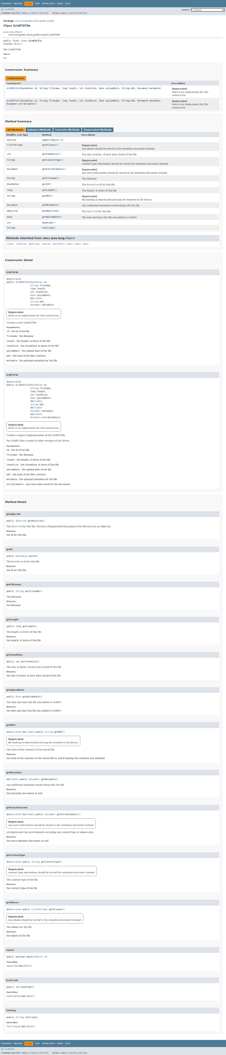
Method (44, 13)
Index (60, 3)
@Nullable (36, 298)
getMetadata (49, 205)
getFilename (49, 178)
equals (46, 140)
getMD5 (46, 196)
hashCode (47, 222)
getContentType (51, 160)
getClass (34, 244)
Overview (6, 3)
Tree (37, 3)
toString (47, 227)
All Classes (7, 9)
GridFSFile (13, 88)
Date (101, 88)
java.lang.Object (12, 32)
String (43, 88)
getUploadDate (50, 217)
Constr (34, 13)
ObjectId (12, 211)
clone (9, 244)
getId (45, 184)
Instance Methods (39, 129)
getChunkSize (50, 154)
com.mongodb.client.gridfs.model (34, 21)
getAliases (48, 145)
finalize (21, 244)
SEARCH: (185, 10)
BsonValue (27, 88)
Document (142, 88)
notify (46, 244)
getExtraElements (52, 169)
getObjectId (49, 211)
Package (18, 3)
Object (18, 44)
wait (70, 244)
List (9, 145)
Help (67, 3)
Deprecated (48, 3)
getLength (48, 190)
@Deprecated (13, 279)
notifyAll (59, 244)
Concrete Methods (67, 129)
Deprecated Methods (98, 129)
